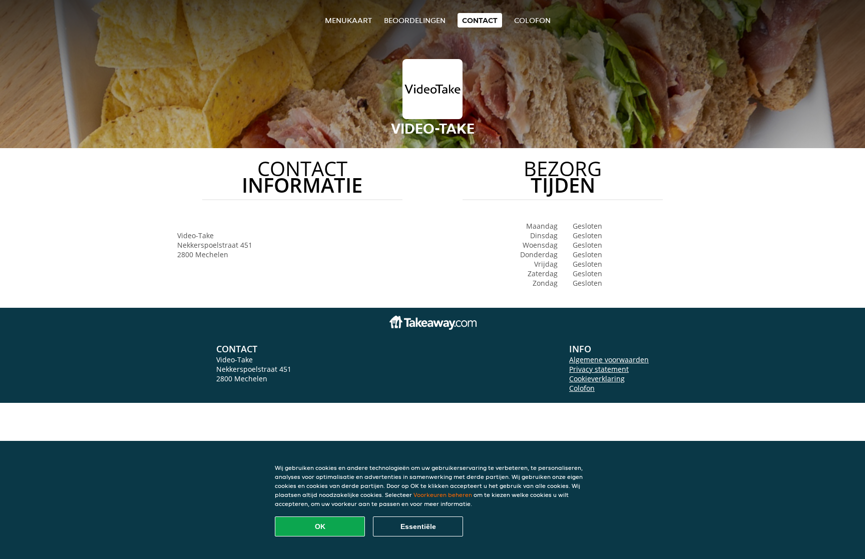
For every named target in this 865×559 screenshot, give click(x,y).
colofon (532, 20)
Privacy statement (599, 369)
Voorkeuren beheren (442, 494)
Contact (480, 20)
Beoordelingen (415, 20)
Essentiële (418, 526)
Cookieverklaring (597, 378)
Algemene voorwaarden (609, 359)
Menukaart (348, 20)
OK (320, 526)
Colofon (582, 388)
